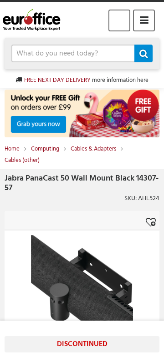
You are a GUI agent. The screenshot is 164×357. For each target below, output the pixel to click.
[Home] (35, 20)
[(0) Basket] (119, 20)
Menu (144, 20)
